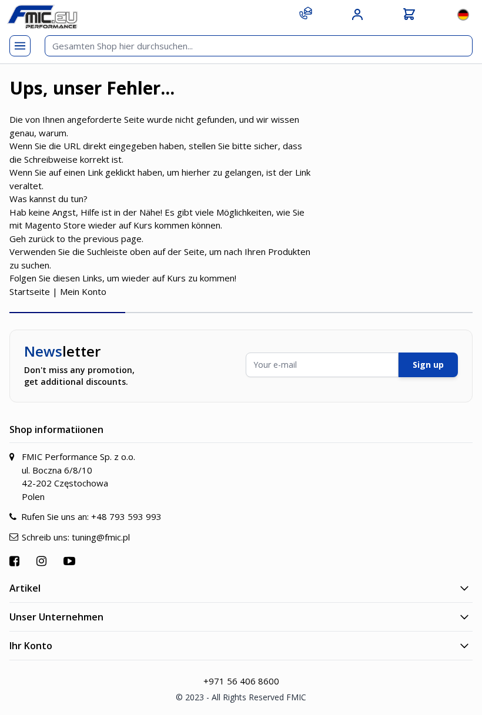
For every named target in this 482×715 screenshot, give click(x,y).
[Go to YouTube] (70, 561)
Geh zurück (31, 238)
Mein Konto (83, 291)
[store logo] (42, 17)
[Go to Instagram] (42, 561)
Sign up (428, 364)
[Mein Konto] (357, 15)
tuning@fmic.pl (101, 537)
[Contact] (306, 13)
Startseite (29, 291)
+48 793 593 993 (126, 516)
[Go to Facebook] (15, 561)
